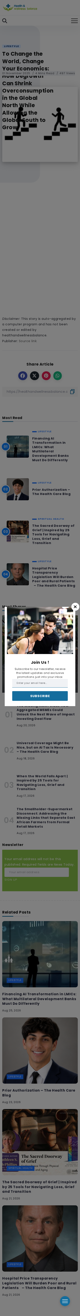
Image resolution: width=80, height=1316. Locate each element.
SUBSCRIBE (40, 696)
